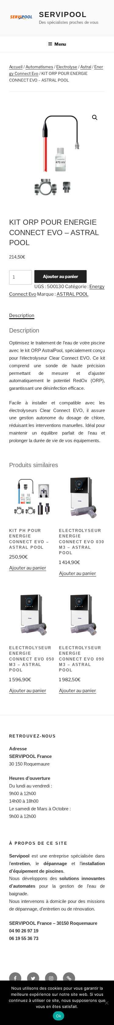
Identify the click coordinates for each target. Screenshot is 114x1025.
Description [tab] (21, 315)
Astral (85, 66)
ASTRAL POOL (72, 294)
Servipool (63, 14)
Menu (60, 44)
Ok (58, 1015)
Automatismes (39, 66)
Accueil (15, 66)
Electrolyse (66, 66)
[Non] (106, 1003)
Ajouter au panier (60, 276)
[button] (94, 117)
